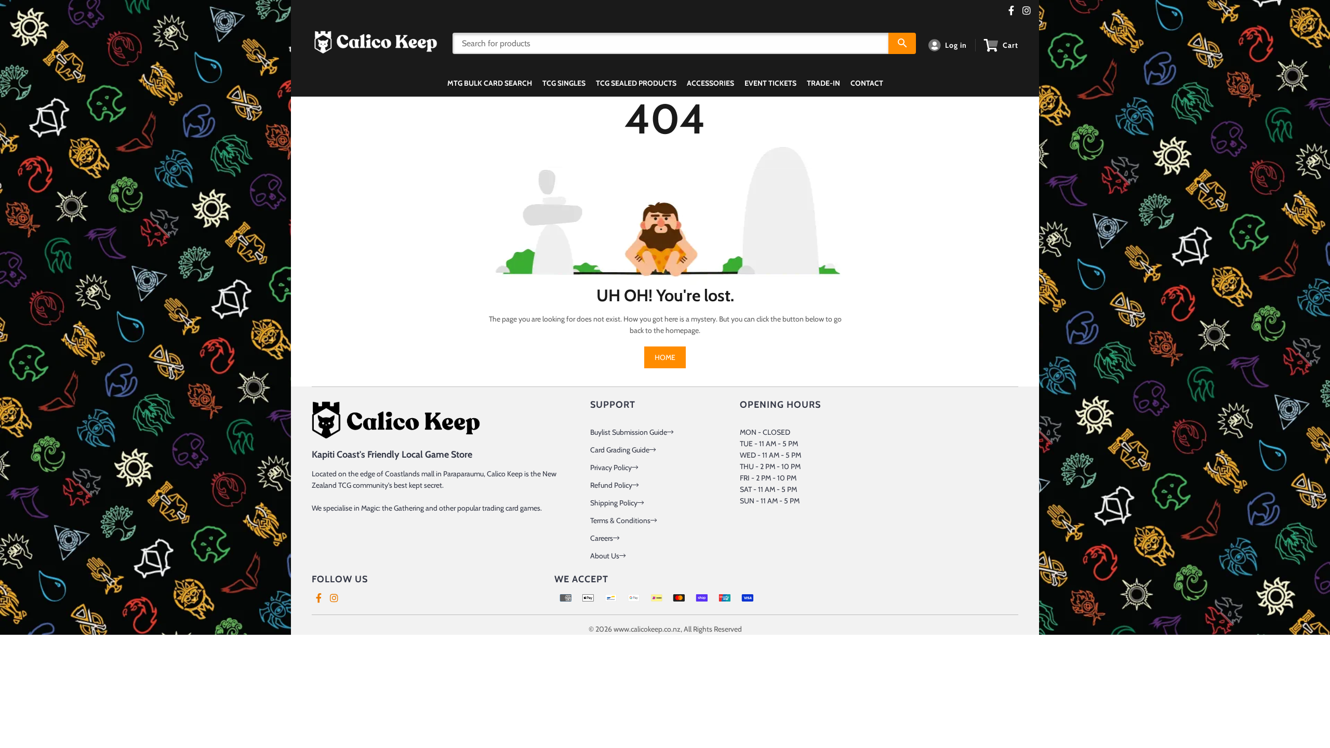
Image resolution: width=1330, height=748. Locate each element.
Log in (956, 45)
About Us (604, 555)
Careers (601, 538)
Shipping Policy (613, 502)
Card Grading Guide (619, 450)
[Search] (902, 43)
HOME (665, 357)
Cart (1010, 45)
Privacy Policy (611, 467)
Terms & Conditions (620, 520)
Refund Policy (611, 485)
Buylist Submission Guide (628, 432)
